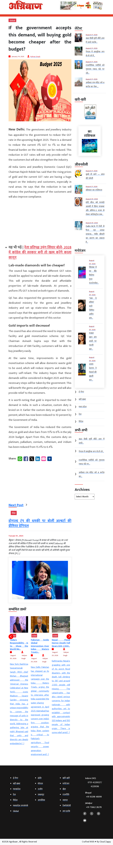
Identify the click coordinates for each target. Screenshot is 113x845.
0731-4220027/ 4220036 (95, 784)
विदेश (14, 513)
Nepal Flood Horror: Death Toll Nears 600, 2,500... (40, 643)
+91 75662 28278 (94, 807)
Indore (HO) (93, 782)
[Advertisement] (40, 220)
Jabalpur (93, 805)
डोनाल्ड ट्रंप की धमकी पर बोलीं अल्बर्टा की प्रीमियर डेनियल (40, 523)
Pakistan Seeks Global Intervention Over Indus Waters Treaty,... (19, 646)
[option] (19, 686)
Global (12, 20)
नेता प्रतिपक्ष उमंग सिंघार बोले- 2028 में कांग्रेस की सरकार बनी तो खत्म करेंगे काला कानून (40, 252)
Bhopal (93, 795)
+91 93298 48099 (94, 797)
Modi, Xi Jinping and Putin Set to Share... (61, 643)
